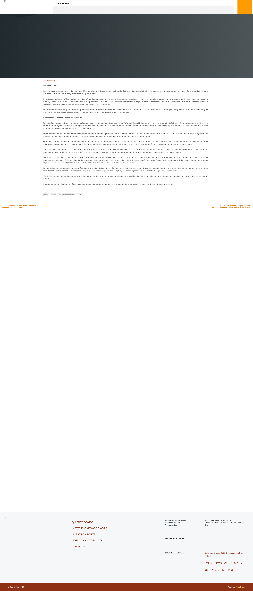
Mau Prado (240, 587)
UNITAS (80, 194)
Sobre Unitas (62, 4)
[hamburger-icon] (231, 3)
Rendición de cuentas (69, 194)
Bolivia (46, 194)
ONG (59, 194)
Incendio (53, 194)
